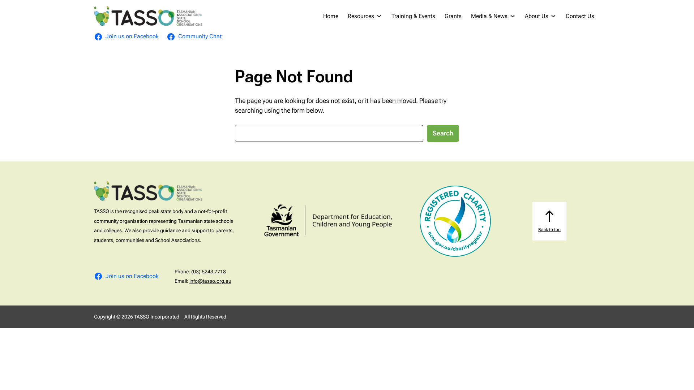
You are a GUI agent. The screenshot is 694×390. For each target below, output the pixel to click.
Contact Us (580, 16)
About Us (536, 16)
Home (330, 16)
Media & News (489, 16)
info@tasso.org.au (210, 281)
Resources (361, 16)
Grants (453, 16)
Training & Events (413, 16)
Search (443, 133)
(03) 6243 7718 (208, 271)
